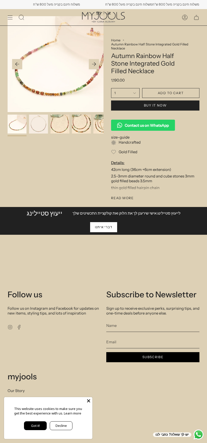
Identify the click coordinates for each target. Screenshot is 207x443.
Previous (17, 64)
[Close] (88, 400)
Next (94, 64)
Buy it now (155, 105)
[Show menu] (10, 17)
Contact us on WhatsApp (147, 125)
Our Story (16, 390)
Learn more (72, 413)
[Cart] (196, 17)
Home (115, 40)
